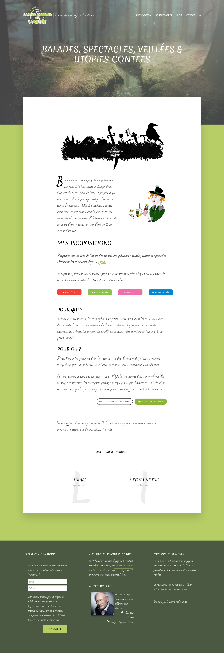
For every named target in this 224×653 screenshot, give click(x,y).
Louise (80, 480)
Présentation (143, 15)
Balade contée (101, 292)
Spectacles (131, 292)
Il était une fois (144, 480)
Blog (179, 15)
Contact (190, 15)
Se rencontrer (163, 15)
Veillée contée (162, 292)
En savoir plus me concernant (114, 401)
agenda (102, 262)
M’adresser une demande (150, 402)
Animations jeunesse (70, 293)
